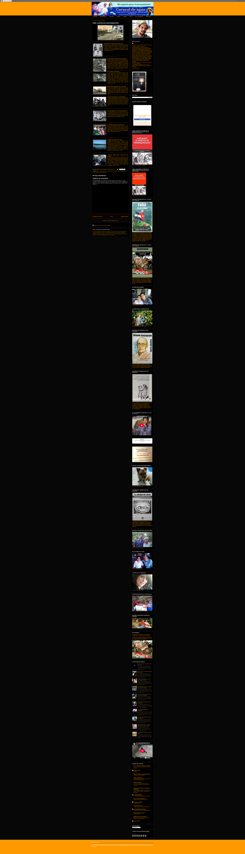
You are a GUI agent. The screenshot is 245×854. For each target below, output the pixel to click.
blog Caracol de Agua (103, 171)
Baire (98, 171)
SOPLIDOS (111, 16)
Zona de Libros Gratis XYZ (139, 798)
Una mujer (135, 771)
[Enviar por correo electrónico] (119, 169)
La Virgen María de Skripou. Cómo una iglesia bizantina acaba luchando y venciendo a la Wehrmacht (142, 791)
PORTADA (95, 16)
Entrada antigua (124, 216)
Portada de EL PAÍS (138, 802)
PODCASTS (148, 16)
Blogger (130, 851)
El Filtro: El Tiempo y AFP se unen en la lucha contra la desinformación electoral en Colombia (141, 784)
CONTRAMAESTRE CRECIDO (140, 809)
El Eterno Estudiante (138, 777)
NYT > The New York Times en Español (142, 765)
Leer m (121, 150)
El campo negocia (137, 803)
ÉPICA (131, 16)
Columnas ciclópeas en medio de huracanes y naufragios (144, 695)
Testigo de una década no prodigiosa (141, 634)
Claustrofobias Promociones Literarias (142, 774)
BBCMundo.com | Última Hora (140, 816)
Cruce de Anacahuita (120, 171)
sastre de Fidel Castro (102, 172)
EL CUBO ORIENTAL (138, 794)
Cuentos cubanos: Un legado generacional (141, 806)
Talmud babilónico (137, 813)
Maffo (97, 172)
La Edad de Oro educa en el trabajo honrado (142, 810)
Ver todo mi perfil (135, 68)
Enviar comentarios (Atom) (113, 220)
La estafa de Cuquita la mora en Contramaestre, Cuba (144, 680)
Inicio (111, 216)
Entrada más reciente (97, 216)
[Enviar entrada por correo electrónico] (117, 169)
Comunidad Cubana (138, 805)
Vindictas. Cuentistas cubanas (139, 775)
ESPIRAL (125, 16)
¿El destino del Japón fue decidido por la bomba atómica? (144, 687)
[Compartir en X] (122, 169)
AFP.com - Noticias (138, 782)
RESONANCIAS (103, 16)
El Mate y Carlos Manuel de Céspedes (115, 139)
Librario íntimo (137, 770)
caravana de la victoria (111, 171)
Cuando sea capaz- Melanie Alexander (141, 799)
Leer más (113, 83)
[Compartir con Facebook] (123, 169)
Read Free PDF (137, 821)
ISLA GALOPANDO (139, 16)
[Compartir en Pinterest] (124, 169)
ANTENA (118, 16)
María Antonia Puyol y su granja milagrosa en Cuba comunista (143, 725)
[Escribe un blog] (121, 169)
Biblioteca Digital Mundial (139, 812)
